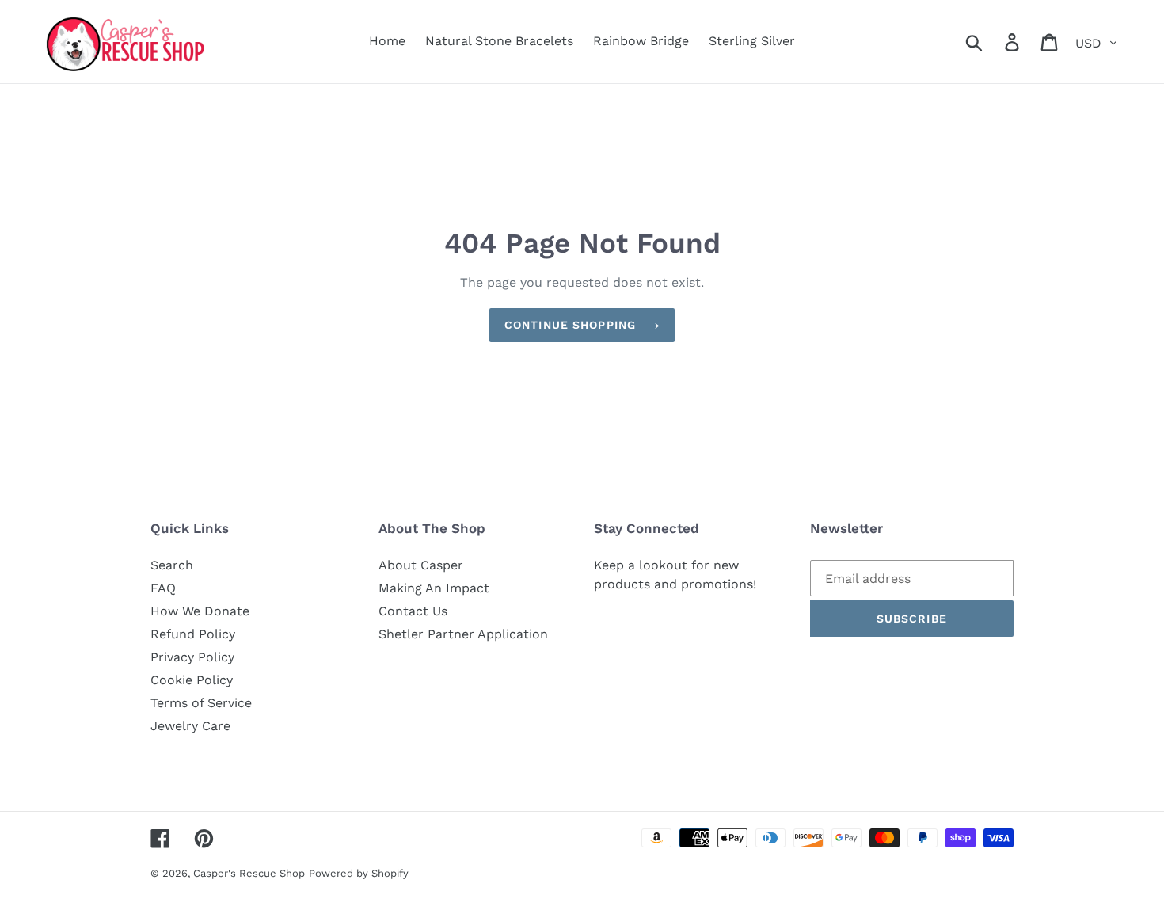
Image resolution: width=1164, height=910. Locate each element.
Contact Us (412, 611)
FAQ (163, 588)
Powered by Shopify (359, 873)
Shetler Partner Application (463, 634)
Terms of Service (201, 702)
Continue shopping (570, 324)
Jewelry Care (190, 725)
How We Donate (199, 611)
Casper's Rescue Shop (249, 873)
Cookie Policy (191, 679)
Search (171, 565)
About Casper (420, 565)
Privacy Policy (192, 656)
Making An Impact (433, 588)
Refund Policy (192, 634)
